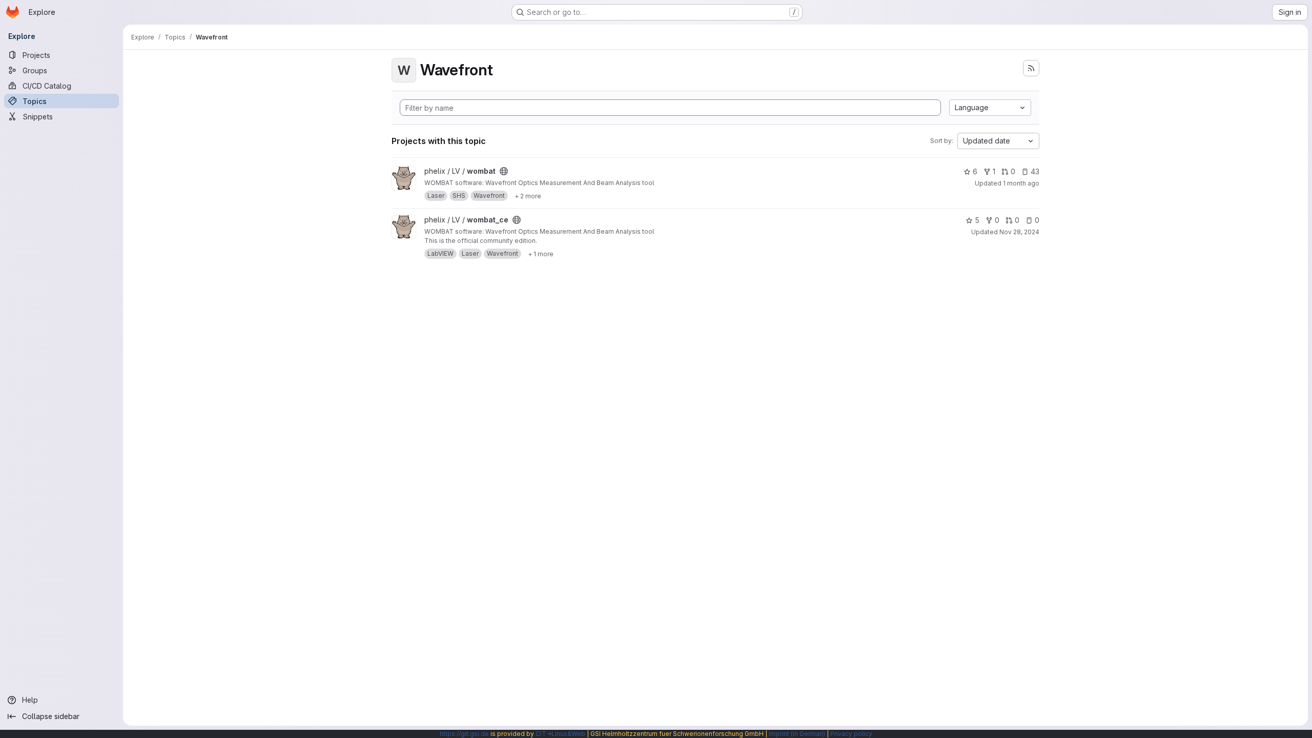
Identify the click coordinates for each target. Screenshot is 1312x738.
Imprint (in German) (797, 733)
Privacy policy (851, 733)
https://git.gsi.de (464, 733)
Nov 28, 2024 (1019, 232)
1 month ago (1021, 183)
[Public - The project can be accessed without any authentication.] (504, 171)
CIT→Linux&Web (560, 733)
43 (1035, 171)
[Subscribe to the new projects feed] (1031, 68)
